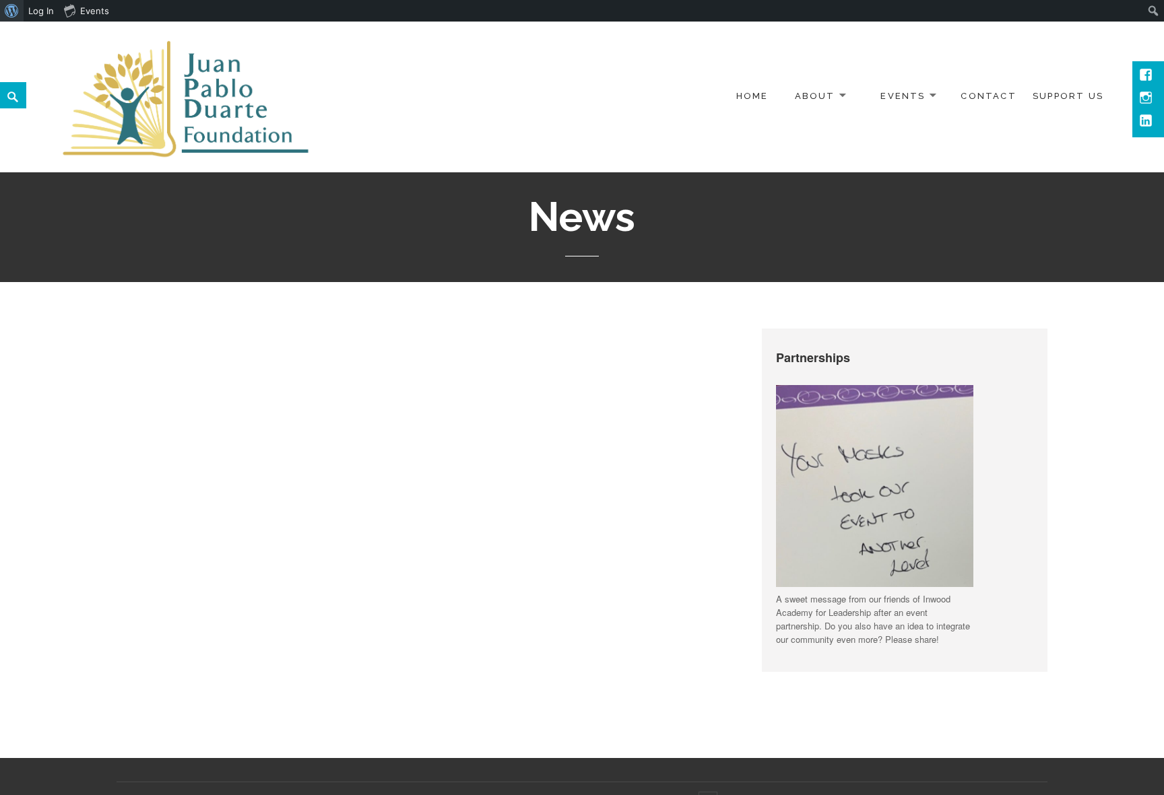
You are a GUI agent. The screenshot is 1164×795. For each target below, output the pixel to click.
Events (902, 96)
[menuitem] (12, 11)
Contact (988, 96)
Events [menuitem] (94, 10)
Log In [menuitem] (41, 10)
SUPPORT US (1068, 96)
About (815, 96)
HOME (752, 96)
